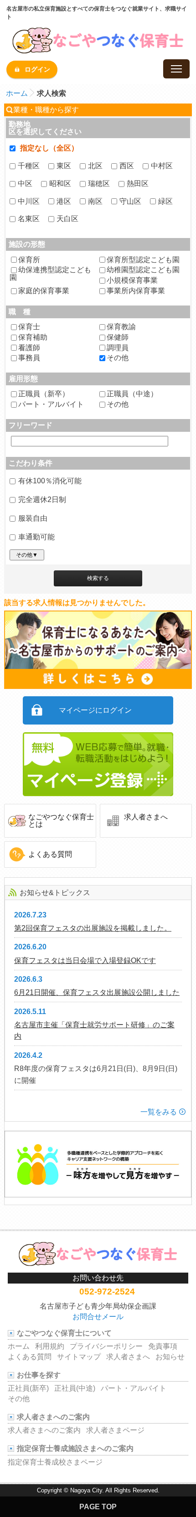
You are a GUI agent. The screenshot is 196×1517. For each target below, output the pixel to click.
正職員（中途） (132, 394)
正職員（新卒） (43, 394)
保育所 (29, 260)
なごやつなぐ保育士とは (61, 820)
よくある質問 (50, 854)
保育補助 (32, 337)
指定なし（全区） (49, 148)
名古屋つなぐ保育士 (98, 40)
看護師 (29, 348)
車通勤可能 (36, 537)
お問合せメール (98, 1316)
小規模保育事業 (132, 280)
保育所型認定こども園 (143, 260)
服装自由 (32, 518)
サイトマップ (79, 1357)
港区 (64, 201)
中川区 (29, 201)
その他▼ (27, 555)
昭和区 (60, 183)
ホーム (17, 93)
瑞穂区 (99, 183)
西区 (126, 166)
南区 (95, 201)
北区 (95, 166)
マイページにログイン (95, 710)
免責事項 (162, 1346)
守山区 (130, 201)
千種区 (29, 166)
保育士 (29, 327)
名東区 (29, 219)
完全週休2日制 (42, 499)
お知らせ (170, 1357)
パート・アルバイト (51, 404)
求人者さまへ (146, 817)
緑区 (165, 201)
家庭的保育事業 (43, 291)
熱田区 (138, 183)
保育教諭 (121, 327)
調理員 (118, 348)
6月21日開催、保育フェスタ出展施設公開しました (97, 992)
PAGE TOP (98, 1507)
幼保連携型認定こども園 (50, 273)
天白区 (67, 219)
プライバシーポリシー (106, 1346)
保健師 (118, 337)
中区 (25, 183)
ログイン (37, 69)
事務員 (29, 358)
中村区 (162, 166)
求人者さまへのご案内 (44, 1430)
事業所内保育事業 (136, 291)
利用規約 (49, 1346)
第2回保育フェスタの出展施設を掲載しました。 (92, 928)
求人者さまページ (115, 1430)
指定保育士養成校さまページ (55, 1462)
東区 (64, 166)
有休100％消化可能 (50, 481)
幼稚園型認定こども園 (143, 270)
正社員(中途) (74, 1388)
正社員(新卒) (28, 1388)
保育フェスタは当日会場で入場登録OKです (85, 960)
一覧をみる (158, 1112)
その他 (118, 358)
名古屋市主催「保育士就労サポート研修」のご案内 (94, 1031)
